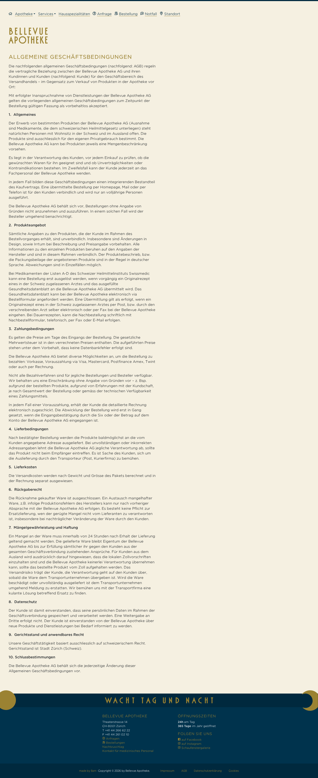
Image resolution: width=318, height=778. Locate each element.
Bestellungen (115, 742)
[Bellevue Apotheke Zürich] (159, 36)
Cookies (234, 770)
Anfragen (112, 738)
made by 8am (87, 770)
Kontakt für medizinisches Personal (128, 751)
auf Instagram (191, 743)
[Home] (12, 14)
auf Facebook (191, 739)
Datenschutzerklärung (208, 770)
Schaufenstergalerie (195, 747)
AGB (184, 770)
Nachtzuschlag (113, 746)
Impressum (167, 770)
